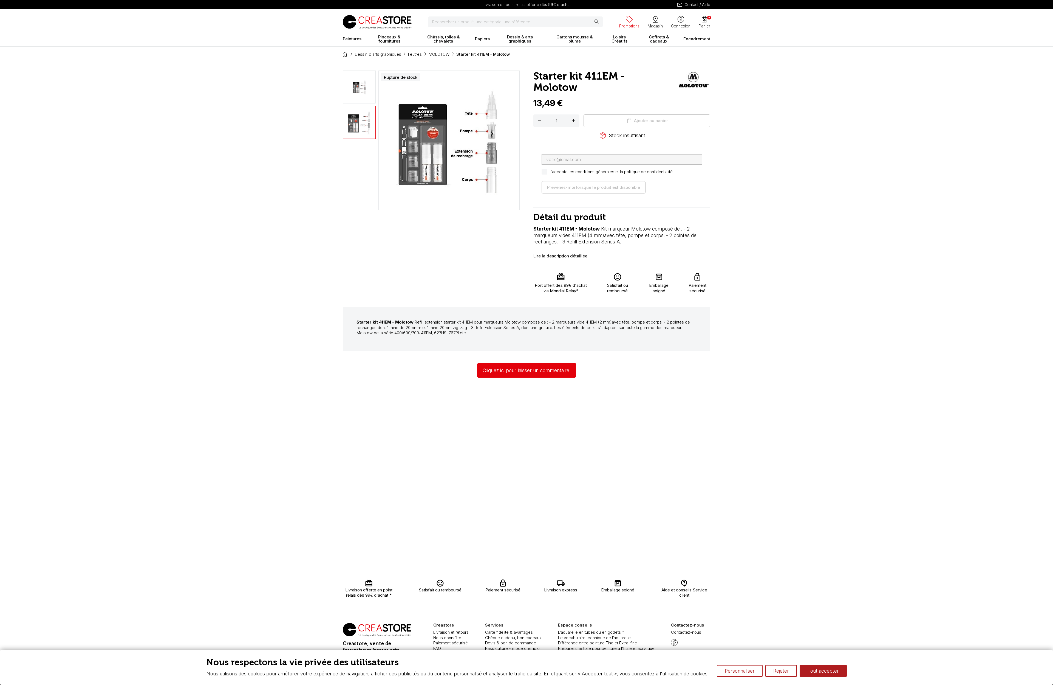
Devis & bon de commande (510, 642)
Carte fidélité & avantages (509, 632)
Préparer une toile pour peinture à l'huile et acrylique (606, 648)
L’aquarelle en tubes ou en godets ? (591, 632)
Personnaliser (740, 671)
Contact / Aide (693, 4)
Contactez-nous (686, 632)
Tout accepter (823, 671)
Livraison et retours (451, 632)
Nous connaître (447, 637)
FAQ (437, 648)
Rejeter (781, 671)
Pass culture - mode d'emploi (512, 648)
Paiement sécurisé (450, 642)
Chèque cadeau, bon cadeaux (513, 637)
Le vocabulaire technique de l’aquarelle (594, 637)
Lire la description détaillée (560, 256)
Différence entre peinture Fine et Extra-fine (597, 642)
